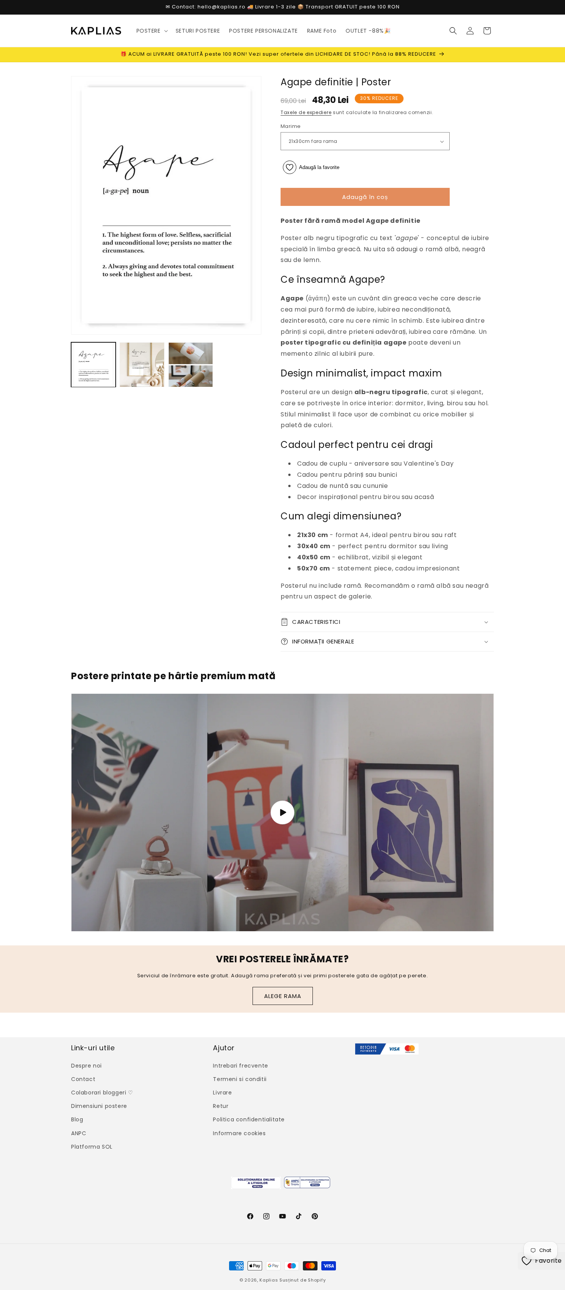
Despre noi (86, 1065)
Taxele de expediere (306, 112)
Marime (291, 126)
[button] (151, 31)
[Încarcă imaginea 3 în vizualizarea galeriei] (190, 364)
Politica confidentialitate (249, 1119)
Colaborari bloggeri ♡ (102, 1092)
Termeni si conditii (239, 1079)
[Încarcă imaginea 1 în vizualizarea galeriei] (93, 364)
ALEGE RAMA (282, 996)
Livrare (222, 1092)
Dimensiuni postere (99, 1106)
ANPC (78, 1133)
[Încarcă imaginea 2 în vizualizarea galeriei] (142, 364)
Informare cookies (239, 1133)
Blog (77, 1119)
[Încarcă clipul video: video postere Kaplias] (282, 812)
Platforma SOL (92, 1147)
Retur (220, 1106)
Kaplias (268, 1280)
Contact (83, 1079)
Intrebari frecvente (240, 1065)
